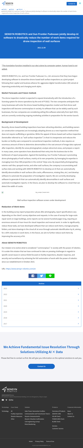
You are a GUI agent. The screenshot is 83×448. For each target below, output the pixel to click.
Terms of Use (50, 441)
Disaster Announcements (32, 416)
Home (5, 9)
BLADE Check (56, 421)
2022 (5, 294)
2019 (5, 312)
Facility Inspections (17, 414)
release (20, 9)
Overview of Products (58, 411)
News (12, 9)
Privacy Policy (39, 441)
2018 (5, 318)
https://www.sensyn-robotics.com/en (21, 268)
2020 (5, 306)
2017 (5, 324)
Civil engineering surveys (32, 421)
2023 (5, 288)
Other (12, 419)
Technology (5, 411)
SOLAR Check (56, 416)
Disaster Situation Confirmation (34, 419)
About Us (70, 414)
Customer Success (57, 428)
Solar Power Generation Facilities (35, 411)
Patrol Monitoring (30, 424)
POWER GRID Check (58, 419)
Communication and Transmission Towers (37, 414)
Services (54, 426)
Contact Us (71, 4)
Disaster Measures (16, 416)
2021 (5, 300)
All (11, 411)
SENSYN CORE (56, 414)
